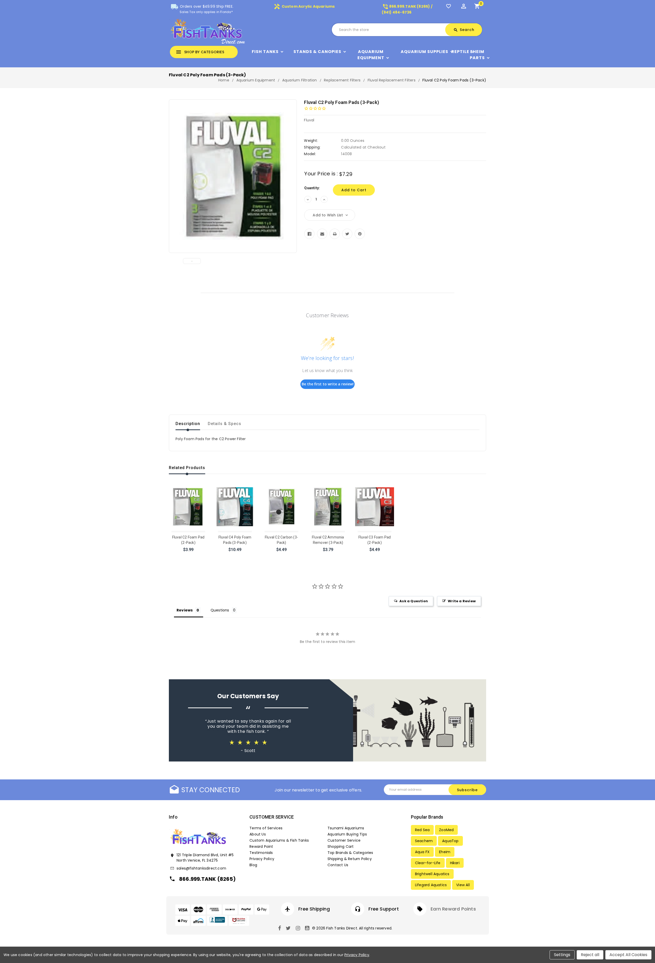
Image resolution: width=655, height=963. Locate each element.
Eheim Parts (477, 55)
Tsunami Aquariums (346, 828)
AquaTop (450, 840)
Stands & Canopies (317, 52)
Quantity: (312, 188)
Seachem (424, 840)
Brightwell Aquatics (432, 873)
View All (463, 884)
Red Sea (422, 829)
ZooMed (446, 829)
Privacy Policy (261, 858)
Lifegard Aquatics (431, 884)
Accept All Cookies (628, 955)
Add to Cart (188, 556)
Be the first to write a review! (328, 384)
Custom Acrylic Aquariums (304, 6)
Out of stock (235, 556)
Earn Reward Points (453, 909)
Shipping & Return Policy (350, 858)
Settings (562, 955)
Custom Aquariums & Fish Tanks (279, 840)
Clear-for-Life (428, 862)
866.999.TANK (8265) (207, 879)
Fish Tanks (265, 52)
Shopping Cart (341, 846)
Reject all (590, 955)
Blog (253, 864)
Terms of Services (265, 828)
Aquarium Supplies (424, 52)
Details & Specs (224, 423)
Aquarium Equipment (370, 55)
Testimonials (261, 852)
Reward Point (261, 846)
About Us (257, 834)
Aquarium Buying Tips (347, 834)
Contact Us (338, 864)
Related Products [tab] (187, 467)
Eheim (444, 851)
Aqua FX (422, 851)
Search (463, 29)
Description (188, 423)
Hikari (455, 862)
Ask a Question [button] (413, 601)
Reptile (460, 52)
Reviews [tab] (185, 610)
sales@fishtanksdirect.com (201, 868)
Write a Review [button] (462, 601)
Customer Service (344, 840)
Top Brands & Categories (350, 852)
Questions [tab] (220, 610)
